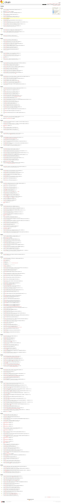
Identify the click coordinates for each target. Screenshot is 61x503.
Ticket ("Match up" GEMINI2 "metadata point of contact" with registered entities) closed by (16, 390)
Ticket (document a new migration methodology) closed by (12, 12)
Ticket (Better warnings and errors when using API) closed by (12, 289)
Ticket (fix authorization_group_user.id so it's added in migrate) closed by (13, 112)
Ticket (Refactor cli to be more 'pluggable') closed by (11, 302)
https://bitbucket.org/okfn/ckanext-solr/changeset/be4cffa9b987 (13, 408)
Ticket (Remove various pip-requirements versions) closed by (13, 133)
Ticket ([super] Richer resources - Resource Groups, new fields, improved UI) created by (15, 435)
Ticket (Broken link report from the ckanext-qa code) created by (13, 157)
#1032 (7, 436)
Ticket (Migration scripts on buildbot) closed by (10, 80)
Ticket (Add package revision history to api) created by (11, 25)
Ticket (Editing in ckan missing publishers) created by (11, 53)
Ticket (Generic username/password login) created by (11, 377)
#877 (9, 480)
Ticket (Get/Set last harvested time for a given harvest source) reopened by (14, 150)
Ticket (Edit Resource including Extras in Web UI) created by (12, 196)
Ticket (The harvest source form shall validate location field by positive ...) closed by (16, 392)
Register (59, 3)
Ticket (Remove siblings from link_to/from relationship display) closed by (14, 293)
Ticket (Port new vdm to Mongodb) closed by (10, 326)
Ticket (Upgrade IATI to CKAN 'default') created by (10, 444)
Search (56, 4)
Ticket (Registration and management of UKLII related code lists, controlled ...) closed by (16, 394)
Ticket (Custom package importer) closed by (9, 324)
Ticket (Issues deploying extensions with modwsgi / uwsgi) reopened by (14, 373)
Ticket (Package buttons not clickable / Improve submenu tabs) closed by (13, 273)
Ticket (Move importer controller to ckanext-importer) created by (12, 369)
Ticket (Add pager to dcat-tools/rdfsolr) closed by (10, 458)
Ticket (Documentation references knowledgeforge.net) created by (12, 213)
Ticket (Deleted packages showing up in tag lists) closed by (12, 271)
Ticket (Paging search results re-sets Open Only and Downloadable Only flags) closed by (15, 418)
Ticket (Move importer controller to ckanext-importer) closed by (12, 275)
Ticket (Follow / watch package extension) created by (11, 489)
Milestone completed (8, 11)
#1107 (7, 349)
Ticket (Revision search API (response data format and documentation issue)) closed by (15, 433)
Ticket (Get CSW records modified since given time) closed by (13, 396)
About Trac (57, 3)
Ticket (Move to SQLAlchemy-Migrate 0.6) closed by (11, 420)
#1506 (8, 197)
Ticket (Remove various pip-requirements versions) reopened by (12, 72)
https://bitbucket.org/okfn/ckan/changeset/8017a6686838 (14, 364)
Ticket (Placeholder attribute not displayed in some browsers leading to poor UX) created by (16, 220)
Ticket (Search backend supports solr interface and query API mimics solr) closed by (15, 267)
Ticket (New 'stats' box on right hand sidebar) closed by (11, 487)
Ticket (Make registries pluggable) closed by (9, 309)
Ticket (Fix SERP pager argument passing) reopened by (11, 301)
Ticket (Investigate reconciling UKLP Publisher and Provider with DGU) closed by (15, 152)
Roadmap (48, 4)
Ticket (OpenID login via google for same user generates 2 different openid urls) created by (15, 468)
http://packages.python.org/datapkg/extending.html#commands (14, 306)
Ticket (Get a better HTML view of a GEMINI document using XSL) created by (15, 154)
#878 (16, 480)
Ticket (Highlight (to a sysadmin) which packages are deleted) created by (13, 379)
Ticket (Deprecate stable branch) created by (10, 47)
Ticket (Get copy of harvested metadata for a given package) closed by (14, 398)
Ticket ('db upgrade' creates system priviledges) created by (12, 174)
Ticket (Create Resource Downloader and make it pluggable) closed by (13, 244)
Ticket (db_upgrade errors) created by (9, 200)
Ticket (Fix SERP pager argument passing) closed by (11, 298)
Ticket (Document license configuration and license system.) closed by (13, 162)
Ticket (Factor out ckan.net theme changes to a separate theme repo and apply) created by (16, 76)
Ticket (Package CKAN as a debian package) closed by (12, 95)
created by (7, 441)
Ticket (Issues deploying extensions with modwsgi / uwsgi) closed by (13, 375)
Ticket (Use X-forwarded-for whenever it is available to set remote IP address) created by (15, 123)
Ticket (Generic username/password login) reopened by (11, 300)
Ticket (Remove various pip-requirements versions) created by (12, 176)
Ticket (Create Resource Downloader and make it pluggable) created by (13, 246)
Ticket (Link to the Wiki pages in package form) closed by (12, 287)
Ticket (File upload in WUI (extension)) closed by (10, 49)
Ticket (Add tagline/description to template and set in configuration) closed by (14, 350)
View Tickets (52, 4)
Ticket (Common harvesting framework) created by (10, 155)
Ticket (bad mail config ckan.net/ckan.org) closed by (11, 483)
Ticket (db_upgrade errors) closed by (9, 198)
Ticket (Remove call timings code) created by (10, 68)
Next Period (58, 5)
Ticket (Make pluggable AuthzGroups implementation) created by (13, 31)
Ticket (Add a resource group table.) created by (10, 344)
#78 (13, 191)
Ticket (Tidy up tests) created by (8, 346)
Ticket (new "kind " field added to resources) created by (11, 342)
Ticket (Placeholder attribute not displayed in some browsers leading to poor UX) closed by (15, 218)
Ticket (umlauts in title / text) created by (10, 139)
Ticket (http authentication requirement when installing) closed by (12, 491)
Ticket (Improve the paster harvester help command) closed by (13, 383)
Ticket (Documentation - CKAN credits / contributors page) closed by (13, 258)
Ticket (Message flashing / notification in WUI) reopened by (11, 295)
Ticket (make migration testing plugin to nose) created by (11, 242)
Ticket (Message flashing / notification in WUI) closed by (11, 277)
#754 (8, 389)
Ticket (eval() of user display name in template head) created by (12, 43)
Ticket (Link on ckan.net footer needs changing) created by (13, 116)
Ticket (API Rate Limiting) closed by (9, 97)
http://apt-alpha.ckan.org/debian (17, 96)
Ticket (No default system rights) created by (10, 414)
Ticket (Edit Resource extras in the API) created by (11, 194)
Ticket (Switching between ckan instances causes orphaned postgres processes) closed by (16, 99)
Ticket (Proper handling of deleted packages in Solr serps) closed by (13, 407)
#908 (7, 362)
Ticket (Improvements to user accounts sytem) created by (11, 41)
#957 (11, 341)
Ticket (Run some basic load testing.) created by (10, 101)
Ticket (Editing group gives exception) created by (10, 16)
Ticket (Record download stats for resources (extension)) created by (13, 485)
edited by (6, 18)
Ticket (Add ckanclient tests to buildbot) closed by (10, 206)
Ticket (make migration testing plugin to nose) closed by (11, 110)
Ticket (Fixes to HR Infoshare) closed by (9, 185)
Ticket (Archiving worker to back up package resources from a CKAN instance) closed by (15, 451)
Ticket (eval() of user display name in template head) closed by (12, 29)
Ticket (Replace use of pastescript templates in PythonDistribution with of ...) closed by (15, 250)
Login (48, 3)
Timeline (44, 4)
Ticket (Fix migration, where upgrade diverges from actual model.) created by (14, 166)
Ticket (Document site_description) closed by (10, 222)
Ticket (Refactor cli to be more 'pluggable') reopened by (11, 304)
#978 (18, 191)
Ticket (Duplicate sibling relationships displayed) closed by (12, 9)
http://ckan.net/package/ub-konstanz (14, 366)
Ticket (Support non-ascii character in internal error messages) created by (13, 320)
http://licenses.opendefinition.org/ (11, 163)
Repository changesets (55, 11)
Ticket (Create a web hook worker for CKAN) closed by (11, 460)
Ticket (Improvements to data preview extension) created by (12, 311)
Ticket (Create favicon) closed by (8, 371)
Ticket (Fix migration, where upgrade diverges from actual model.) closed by (14, 108)
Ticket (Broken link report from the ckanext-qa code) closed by (12, 137)
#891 (8, 452)
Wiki (59, 4)
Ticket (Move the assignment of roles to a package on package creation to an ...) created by (16, 409)
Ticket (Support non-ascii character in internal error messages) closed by (13, 254)
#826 (7, 195)
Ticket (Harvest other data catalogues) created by (10, 159)
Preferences (50, 3)
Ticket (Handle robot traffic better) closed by (10, 291)
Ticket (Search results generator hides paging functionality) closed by (13, 78)
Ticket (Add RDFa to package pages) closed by (10, 216)
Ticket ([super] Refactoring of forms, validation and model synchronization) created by (15, 318)
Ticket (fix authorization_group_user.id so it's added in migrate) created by (14, 183)
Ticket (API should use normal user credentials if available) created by (13, 66)
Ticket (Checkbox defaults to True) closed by (10, 127)
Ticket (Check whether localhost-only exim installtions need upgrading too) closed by (15, 481)
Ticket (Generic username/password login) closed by (11, 296)
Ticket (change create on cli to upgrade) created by (11, 91)
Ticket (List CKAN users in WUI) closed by (9, 35)
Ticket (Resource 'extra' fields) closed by (9, 192)
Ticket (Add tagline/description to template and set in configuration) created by (14, 352)
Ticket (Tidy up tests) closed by (8, 224)
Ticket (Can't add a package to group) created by (12, 365)
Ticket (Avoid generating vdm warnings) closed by (10, 328)
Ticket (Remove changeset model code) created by (11, 64)
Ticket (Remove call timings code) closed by (10, 14)
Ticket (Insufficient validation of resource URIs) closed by (11, 462)
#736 (8, 393)
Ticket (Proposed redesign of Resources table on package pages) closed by (14, 307)
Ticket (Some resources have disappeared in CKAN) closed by (12, 70)
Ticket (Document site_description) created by (10, 226)
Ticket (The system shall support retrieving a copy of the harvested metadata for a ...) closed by (17, 400)
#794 (10, 391)
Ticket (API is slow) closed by (8, 322)
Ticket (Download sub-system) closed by (9, 456)
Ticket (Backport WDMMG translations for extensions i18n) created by (13, 45)
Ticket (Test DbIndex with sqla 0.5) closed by (9, 269)
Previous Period (55, 5)
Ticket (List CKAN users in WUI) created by (10, 39)
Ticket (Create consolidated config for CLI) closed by (11, 248)
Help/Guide (54, 3)
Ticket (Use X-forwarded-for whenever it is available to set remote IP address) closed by (15, 121)
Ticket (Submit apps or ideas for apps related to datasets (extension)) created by (14, 466)
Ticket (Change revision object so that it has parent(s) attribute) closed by (13, 431)
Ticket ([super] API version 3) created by (9, 348)
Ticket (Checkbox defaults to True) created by (10, 129)
